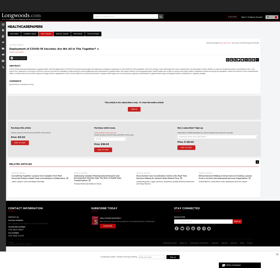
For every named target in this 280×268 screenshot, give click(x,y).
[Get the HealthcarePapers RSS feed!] (235, 59)
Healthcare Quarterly (110, 218)
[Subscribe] (3, 67)
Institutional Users (170, 243)
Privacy (250, 243)
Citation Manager (20, 58)
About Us (183, 243)
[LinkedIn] (188, 228)
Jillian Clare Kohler (16, 52)
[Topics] (3, 36)
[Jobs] (3, 61)
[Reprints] (227, 59)
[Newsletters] (209, 228)
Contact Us (13, 217)
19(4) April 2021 (225, 43)
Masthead (77, 34)
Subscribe (232, 17)
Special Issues (62, 34)
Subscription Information (199, 243)
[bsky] (182, 228)
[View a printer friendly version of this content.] (231, 59)
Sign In (134, 109)
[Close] (277, 254)
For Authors (93, 34)
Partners (234, 243)
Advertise (215, 243)
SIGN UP (237, 221)
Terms (242, 243)
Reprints (224, 243)
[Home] (3, 30)
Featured (14, 34)
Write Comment (233, 265)
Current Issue (29, 34)
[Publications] (3, 48)
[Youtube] (193, 228)
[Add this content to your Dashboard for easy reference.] (238, 59)
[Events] (3, 42)
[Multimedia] (3, 55)
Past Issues (46, 34)
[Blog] (204, 229)
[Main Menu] (3, 25)
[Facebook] (177, 228)
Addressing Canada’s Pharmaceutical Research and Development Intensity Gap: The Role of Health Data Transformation (97, 178)
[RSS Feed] (199, 228)
